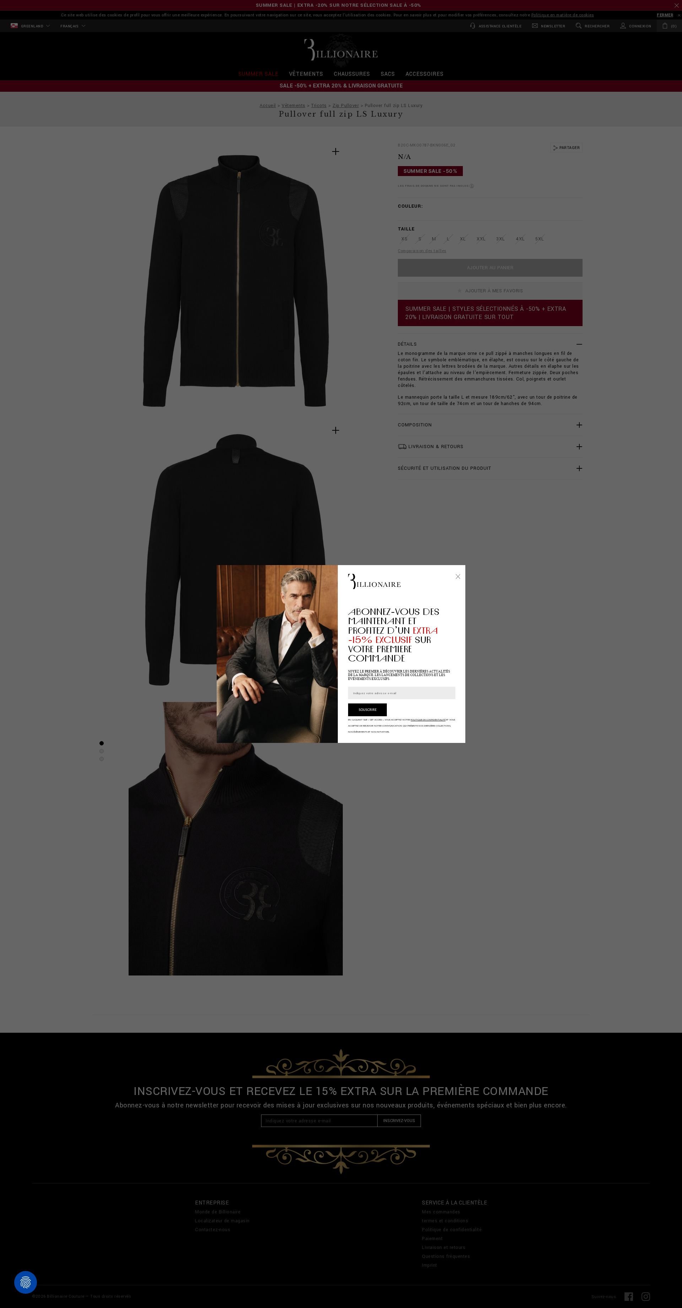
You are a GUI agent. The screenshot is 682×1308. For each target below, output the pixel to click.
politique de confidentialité (428, 720)
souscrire (368, 710)
